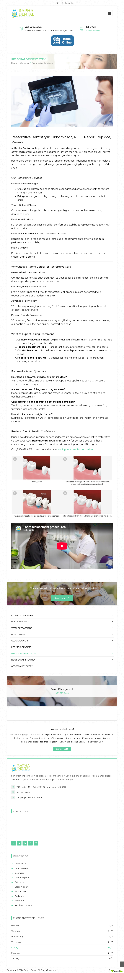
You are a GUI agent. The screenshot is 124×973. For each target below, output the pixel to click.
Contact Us (61, 749)
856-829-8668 (62, 693)
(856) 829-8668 (92, 30)
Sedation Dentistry (22, 666)
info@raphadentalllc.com (29, 797)
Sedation (19, 900)
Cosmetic (19, 873)
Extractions (20, 882)
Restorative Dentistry (23, 653)
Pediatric (19, 896)
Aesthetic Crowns (23, 905)
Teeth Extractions (21, 628)
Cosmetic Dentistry (22, 615)
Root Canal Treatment (24, 660)
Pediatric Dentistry (22, 647)
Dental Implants (20, 622)
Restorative (20, 863)
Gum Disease (18, 634)
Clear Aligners (19, 641)
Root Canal (20, 891)
